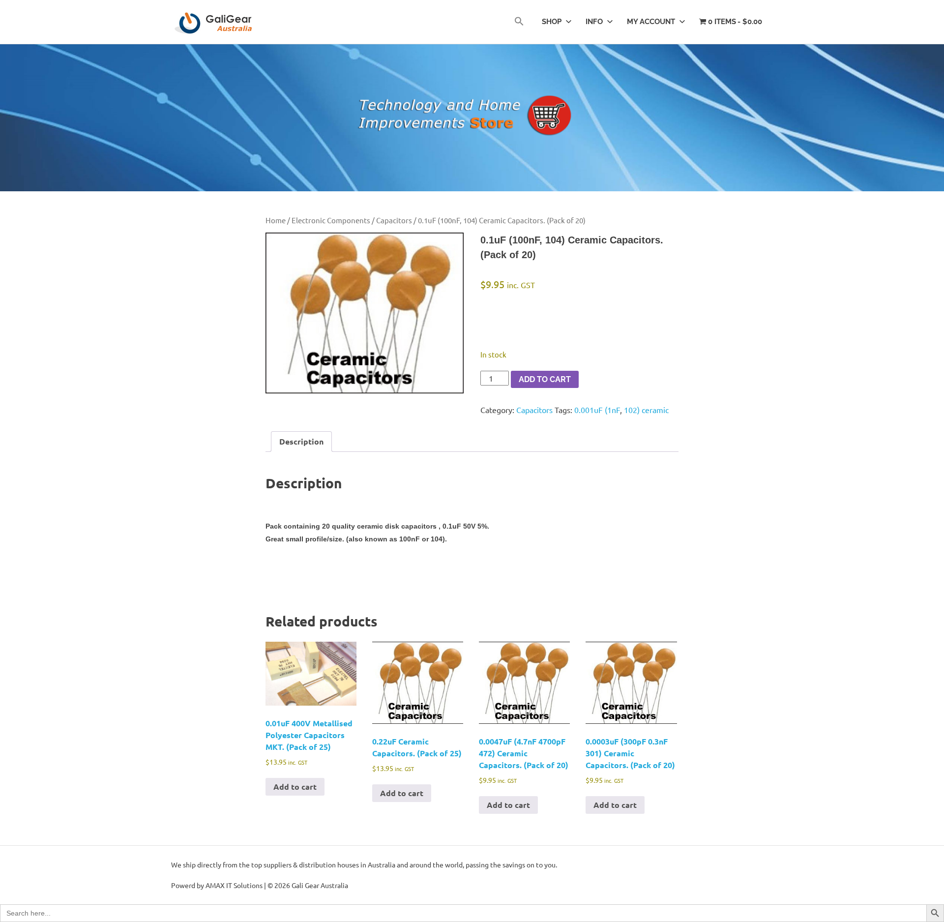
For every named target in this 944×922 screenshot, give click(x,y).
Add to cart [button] (295, 786)
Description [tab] (301, 441)
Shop (551, 21)
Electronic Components (331, 220)
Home (276, 220)
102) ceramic (646, 410)
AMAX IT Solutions (234, 885)
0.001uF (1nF (597, 410)
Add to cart (545, 379)
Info (594, 21)
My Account (651, 21)
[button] (519, 21)
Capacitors (394, 220)
